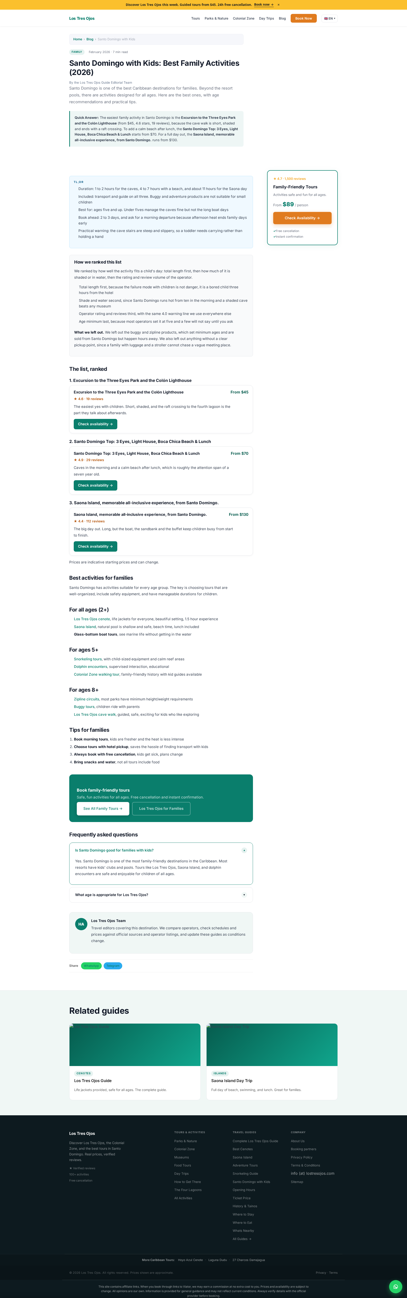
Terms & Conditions (305, 1165)
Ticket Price (242, 1198)
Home (77, 39)
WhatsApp (91, 965)
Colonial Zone (243, 18)
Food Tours (182, 1165)
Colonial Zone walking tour (96, 674)
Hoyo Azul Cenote (190, 1260)
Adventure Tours (245, 1165)
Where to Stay (243, 1214)
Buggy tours (84, 706)
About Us (298, 1141)
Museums (181, 1157)
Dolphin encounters (90, 666)
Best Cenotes (243, 1149)
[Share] (395, 1286)
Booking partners (303, 1149)
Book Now (303, 18)
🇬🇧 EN (329, 18)
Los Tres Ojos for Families (161, 808)
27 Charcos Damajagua (248, 1260)
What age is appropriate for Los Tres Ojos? (160, 895)
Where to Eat (242, 1222)
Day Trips (266, 18)
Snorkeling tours (88, 659)
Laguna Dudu (217, 1260)
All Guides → (242, 1239)
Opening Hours (244, 1190)
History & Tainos (245, 1206)
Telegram (112, 965)
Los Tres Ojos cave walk (95, 714)
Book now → (264, 5)
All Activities (183, 1198)
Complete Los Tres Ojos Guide (255, 1141)
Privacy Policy (302, 1157)
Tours (195, 18)
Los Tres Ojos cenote (92, 619)
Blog (282, 18)
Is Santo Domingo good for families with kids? (160, 850)
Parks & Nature (216, 18)
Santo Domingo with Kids (251, 1182)
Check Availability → (302, 218)
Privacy (321, 1272)
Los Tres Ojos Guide (93, 1080)
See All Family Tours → (103, 808)
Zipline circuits (86, 699)
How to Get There (187, 1182)
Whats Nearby (243, 1230)
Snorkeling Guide (245, 1173)
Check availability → (95, 424)
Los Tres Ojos (82, 18)
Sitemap (297, 1182)
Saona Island (85, 626)
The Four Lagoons (188, 1190)
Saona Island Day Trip (231, 1080)
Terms (333, 1272)
